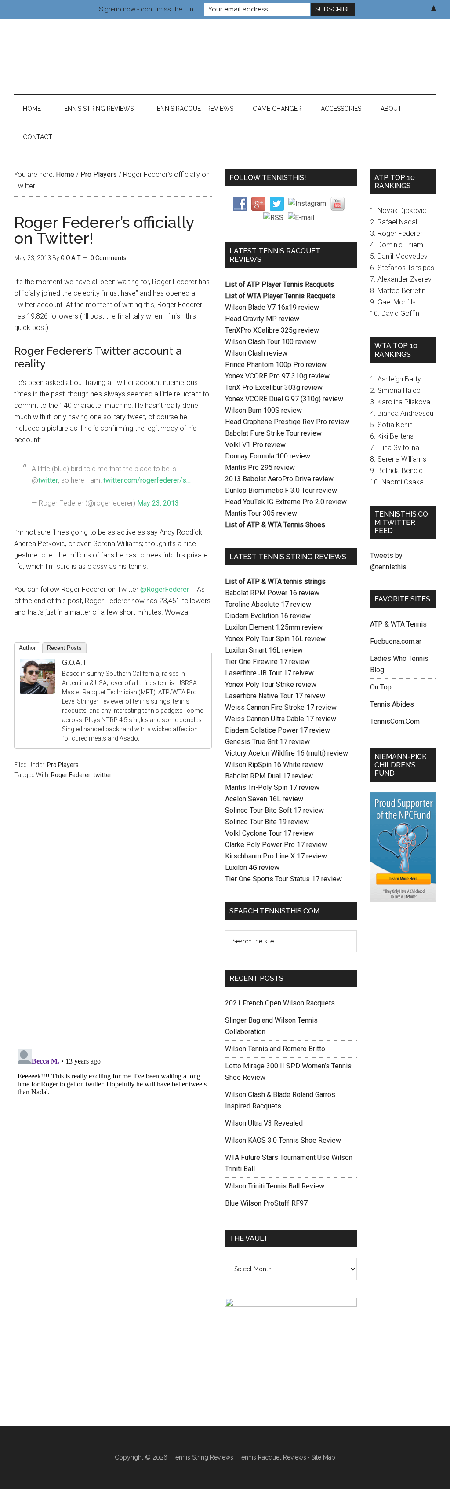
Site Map (323, 1457)
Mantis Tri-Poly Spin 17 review (272, 787)
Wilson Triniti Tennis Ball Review (274, 1186)
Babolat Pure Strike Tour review (273, 433)
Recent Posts (64, 648)
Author (27, 648)
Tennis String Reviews (202, 1457)
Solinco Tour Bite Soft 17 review (274, 810)
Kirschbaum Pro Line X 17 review (276, 856)
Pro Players (63, 764)
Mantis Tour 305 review (261, 513)
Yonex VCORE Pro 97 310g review (277, 376)
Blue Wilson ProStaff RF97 (266, 1203)
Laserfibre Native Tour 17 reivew (275, 696)
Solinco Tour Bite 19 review (267, 822)
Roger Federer (71, 774)
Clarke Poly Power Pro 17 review (276, 844)
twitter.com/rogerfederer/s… (147, 480)
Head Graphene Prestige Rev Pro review (287, 422)
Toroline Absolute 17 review (268, 604)
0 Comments (109, 257)
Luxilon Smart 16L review (264, 650)
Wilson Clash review (256, 353)
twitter (48, 480)
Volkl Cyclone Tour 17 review (269, 833)
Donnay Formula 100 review (267, 456)
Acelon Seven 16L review (264, 799)
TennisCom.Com (395, 721)
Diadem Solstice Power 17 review (277, 730)
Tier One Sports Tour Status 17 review (283, 879)
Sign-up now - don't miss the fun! (147, 9)
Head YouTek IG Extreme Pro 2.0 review (286, 502)
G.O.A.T (74, 662)
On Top (381, 687)
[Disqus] (113, 927)
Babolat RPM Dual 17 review (269, 776)
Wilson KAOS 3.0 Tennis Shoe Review (283, 1140)
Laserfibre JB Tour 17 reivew (269, 673)
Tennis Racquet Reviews (272, 1457)
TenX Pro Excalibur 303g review (274, 387)
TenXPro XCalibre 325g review (272, 330)
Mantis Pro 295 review (260, 467)
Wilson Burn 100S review (263, 410)
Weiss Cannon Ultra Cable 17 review (280, 719)
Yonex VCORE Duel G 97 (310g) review (284, 399)
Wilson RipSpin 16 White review (274, 764)
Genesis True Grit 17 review (267, 741)
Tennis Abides (392, 704)
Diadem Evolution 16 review (268, 616)
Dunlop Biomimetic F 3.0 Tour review (281, 490)
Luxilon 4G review (252, 867)
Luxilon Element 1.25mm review (274, 627)
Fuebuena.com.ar (395, 641)
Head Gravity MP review (262, 319)
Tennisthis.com (97, 56)
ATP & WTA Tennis (398, 624)
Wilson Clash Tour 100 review (270, 341)
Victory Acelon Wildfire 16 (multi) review (286, 753)
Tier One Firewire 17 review (267, 661)
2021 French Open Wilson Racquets (280, 1003)
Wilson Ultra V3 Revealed (264, 1123)
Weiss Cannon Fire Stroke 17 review (281, 707)
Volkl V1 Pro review (255, 444)
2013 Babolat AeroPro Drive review (279, 479)
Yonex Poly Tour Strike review (270, 684)
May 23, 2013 (158, 503)
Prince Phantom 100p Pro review (276, 364)
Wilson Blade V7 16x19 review (272, 307)
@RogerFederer (164, 589)
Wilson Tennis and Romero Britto (275, 1049)
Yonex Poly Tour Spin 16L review (275, 638)
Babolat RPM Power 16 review (272, 593)
